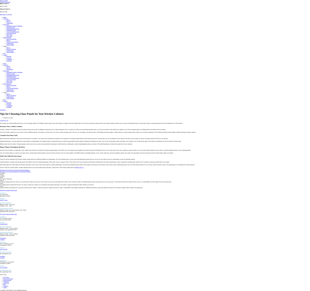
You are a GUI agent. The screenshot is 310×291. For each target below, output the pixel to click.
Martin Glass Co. (79, 167)
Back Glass (9, 34)
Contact (5, 55)
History (8, 20)
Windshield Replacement (12, 29)
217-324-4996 (3, 267)
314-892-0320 (3, 224)
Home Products (7, 37)
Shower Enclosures (11, 39)
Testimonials (9, 23)
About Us (5, 18)
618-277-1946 (3, 200)
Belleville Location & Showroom (8, 190)
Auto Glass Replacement (12, 32)
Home (4, 17)
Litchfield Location (2, 257)
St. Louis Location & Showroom (8, 214)
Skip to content (4, 0)
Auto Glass (6, 24)
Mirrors (8, 40)
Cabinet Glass (10, 43)
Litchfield (8, 61)
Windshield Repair (11, 30)
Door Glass (9, 36)
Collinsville (9, 59)
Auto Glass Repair (11, 33)
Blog (4, 53)
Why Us (8, 21)
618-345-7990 (3, 249)
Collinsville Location (3, 238)
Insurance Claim (10, 27)
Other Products (10, 45)
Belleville (8, 56)
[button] (155, 173)
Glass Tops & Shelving (12, 42)
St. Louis (8, 58)
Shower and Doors (11, 49)
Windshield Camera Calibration (14, 26)
